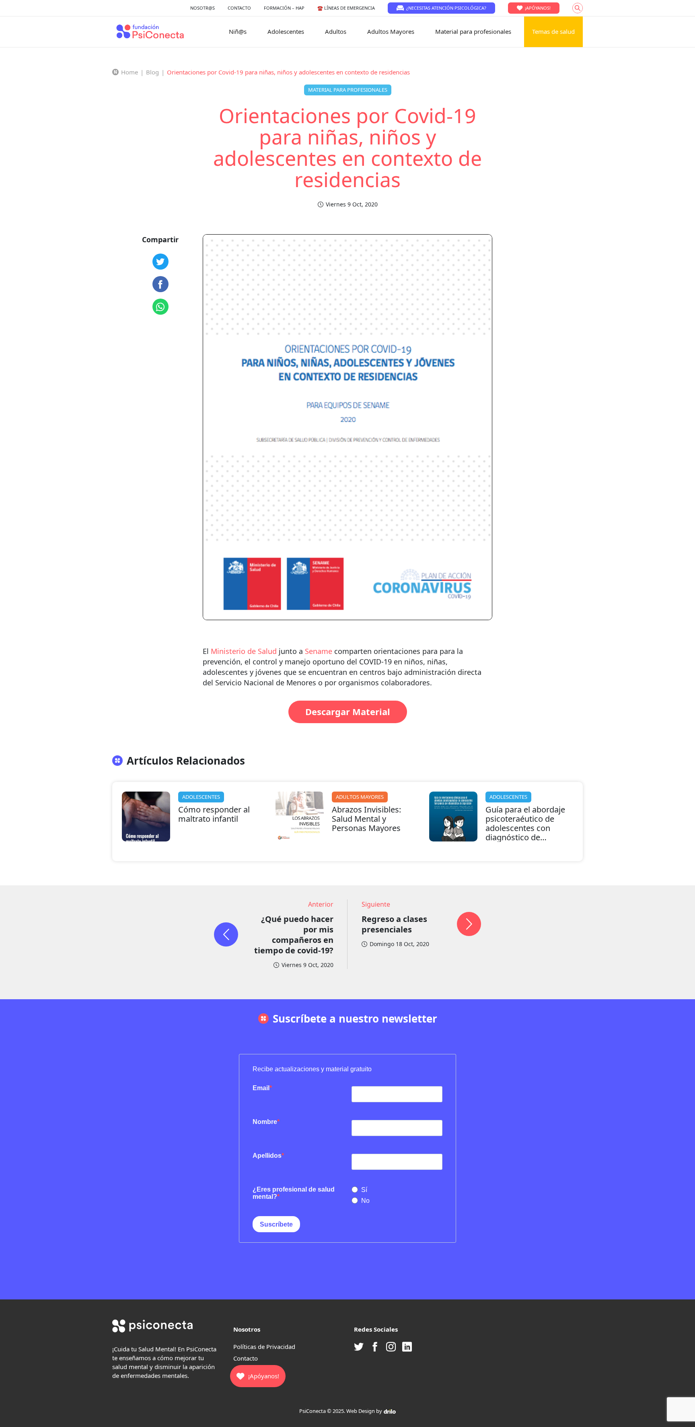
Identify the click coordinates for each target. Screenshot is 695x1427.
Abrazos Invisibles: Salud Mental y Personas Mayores (366, 818)
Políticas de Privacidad (264, 1346)
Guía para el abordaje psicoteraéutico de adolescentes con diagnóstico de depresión (525, 828)
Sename (319, 651)
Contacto (245, 1358)
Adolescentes (285, 31)
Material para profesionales (473, 31)
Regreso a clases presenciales (394, 924)
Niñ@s (238, 31)
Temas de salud (553, 31)
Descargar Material (347, 711)
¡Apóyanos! (538, 8)
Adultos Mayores (390, 31)
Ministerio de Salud (245, 651)
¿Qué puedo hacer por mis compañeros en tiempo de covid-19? (293, 935)
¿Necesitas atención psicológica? (446, 8)
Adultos (335, 31)
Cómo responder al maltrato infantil (214, 814)
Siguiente (376, 904)
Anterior (320, 904)
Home (129, 72)
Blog (152, 72)
